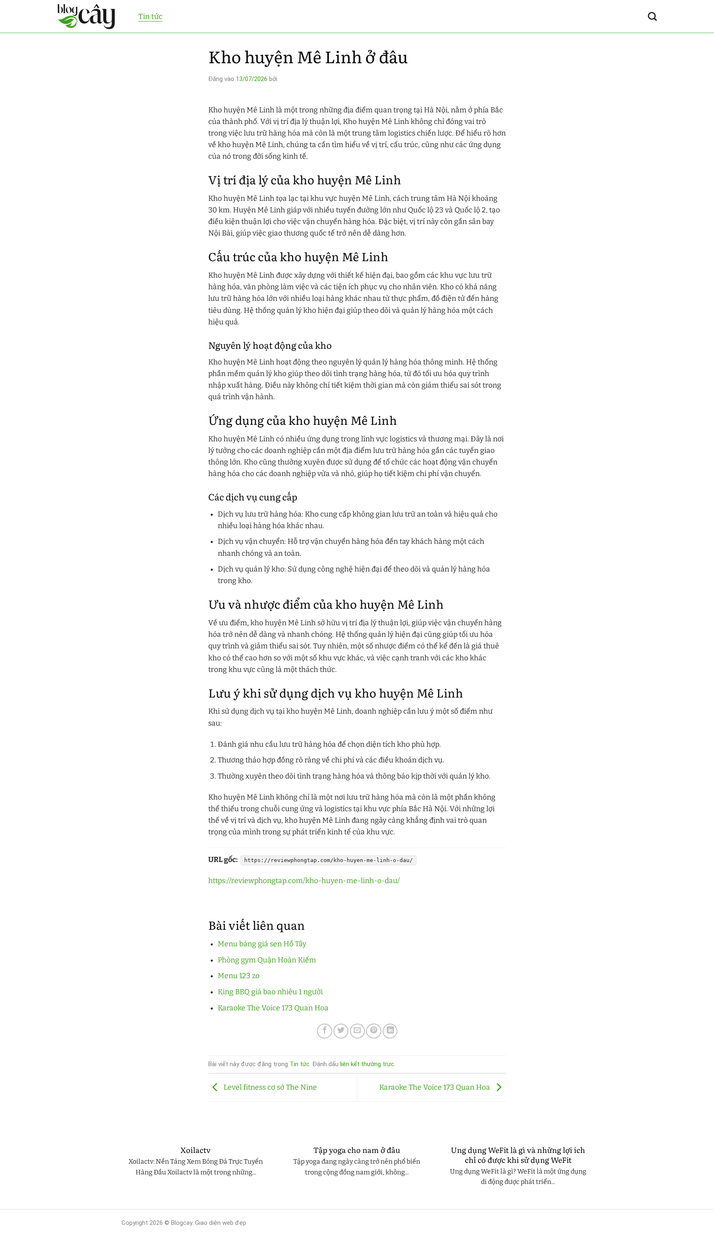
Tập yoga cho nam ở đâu (356, 1150)
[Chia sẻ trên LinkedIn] (390, 1031)
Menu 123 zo (238, 976)
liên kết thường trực (367, 1064)
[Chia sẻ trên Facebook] (324, 1031)
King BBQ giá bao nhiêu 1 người (270, 992)
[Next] (594, 1173)
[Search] (652, 16)
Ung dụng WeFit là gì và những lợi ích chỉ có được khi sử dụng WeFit (518, 1155)
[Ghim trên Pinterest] (373, 1031)
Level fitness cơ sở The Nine (269, 1087)
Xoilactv (196, 1150)
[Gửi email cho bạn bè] (357, 1031)
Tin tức (150, 16)
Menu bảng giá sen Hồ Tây (262, 944)
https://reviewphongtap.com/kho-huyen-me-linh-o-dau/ (304, 880)
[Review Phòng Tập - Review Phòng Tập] (91, 16)
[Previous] (120, 1173)
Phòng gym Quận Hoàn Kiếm (267, 960)
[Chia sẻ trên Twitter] (340, 1031)
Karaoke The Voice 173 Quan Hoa (273, 1008)
